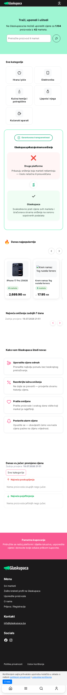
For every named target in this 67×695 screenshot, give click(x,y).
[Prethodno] (52, 323)
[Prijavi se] (60, 3)
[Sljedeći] (59, 251)
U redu (7, 682)
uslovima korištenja (42, 677)
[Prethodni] (51, 251)
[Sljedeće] (59, 323)
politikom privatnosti (20, 677)
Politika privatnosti (13, 664)
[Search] (56, 38)
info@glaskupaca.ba (15, 623)
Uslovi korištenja (35, 664)
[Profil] (56, 688)
